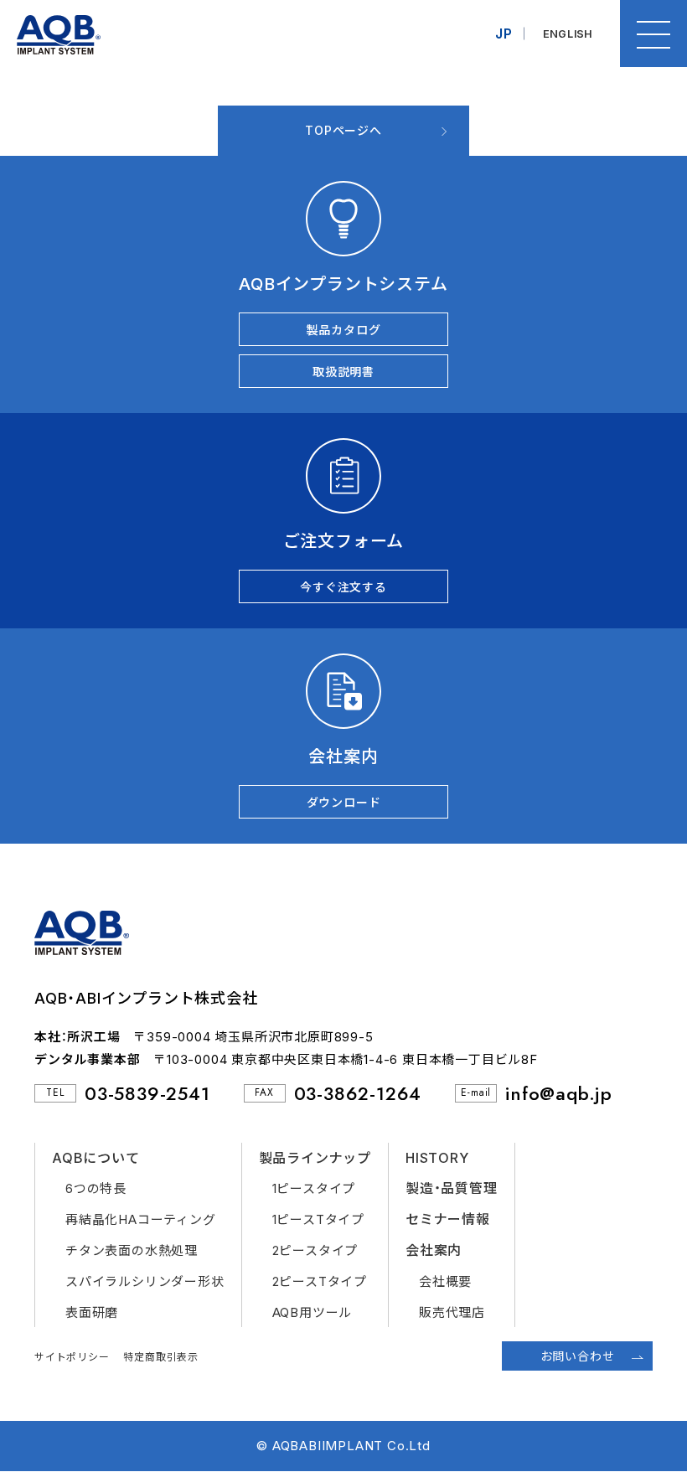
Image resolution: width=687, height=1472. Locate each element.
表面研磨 (91, 1312)
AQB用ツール (312, 1312)
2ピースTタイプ (319, 1281)
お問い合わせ (577, 1356)
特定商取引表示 (161, 1357)
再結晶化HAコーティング (140, 1219)
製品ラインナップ (315, 1157)
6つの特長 (96, 1188)
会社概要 (445, 1281)
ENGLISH (568, 33)
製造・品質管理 (451, 1188)
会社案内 (433, 1250)
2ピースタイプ (315, 1250)
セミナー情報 (447, 1219)
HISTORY (437, 1157)
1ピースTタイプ (318, 1219)
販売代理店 (452, 1312)
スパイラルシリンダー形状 (145, 1281)
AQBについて (96, 1157)
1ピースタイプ (314, 1188)
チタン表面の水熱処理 (131, 1250)
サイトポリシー (72, 1357)
